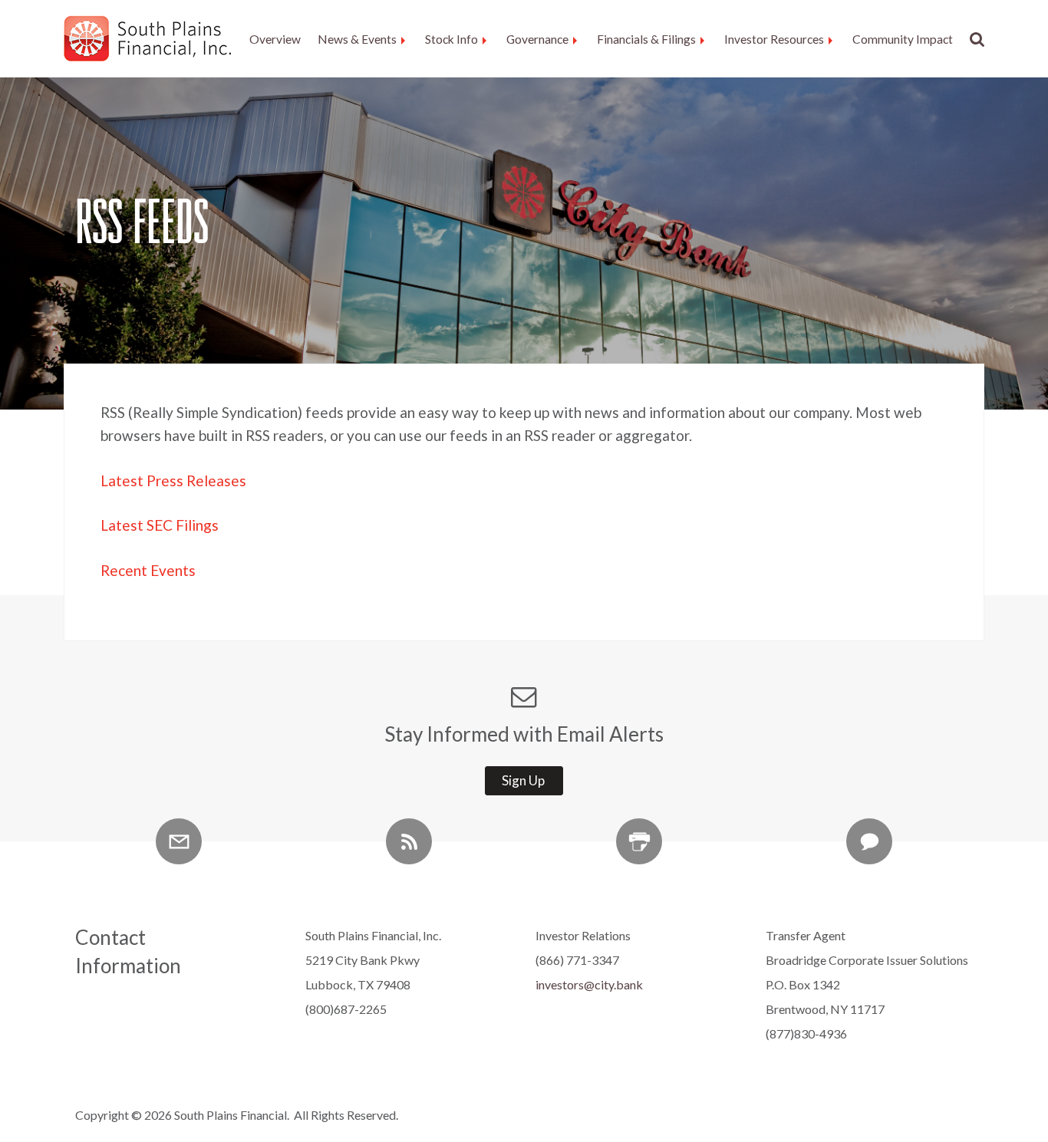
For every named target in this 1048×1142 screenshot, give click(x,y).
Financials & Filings (646, 39)
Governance (537, 39)
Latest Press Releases (173, 480)
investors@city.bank (589, 984)
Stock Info (451, 39)
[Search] (973, 39)
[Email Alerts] (179, 841)
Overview (275, 39)
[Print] (639, 841)
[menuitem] (275, 39)
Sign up (523, 780)
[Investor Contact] (869, 841)
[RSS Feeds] (409, 841)
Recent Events (148, 570)
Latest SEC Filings (160, 525)
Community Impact (902, 39)
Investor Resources (774, 39)
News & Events (357, 39)
